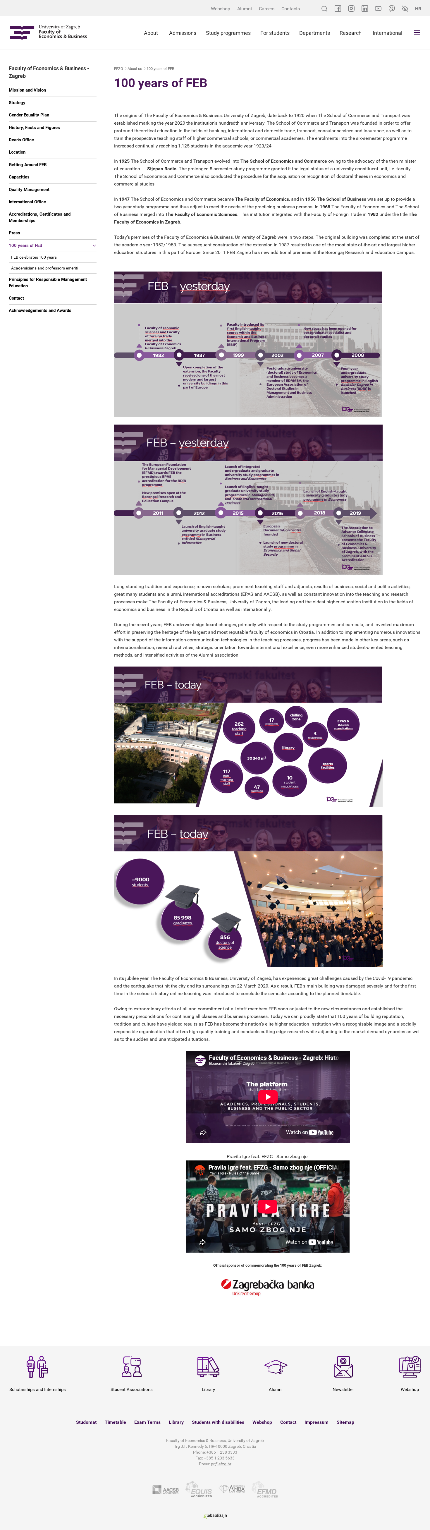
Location (17, 152)
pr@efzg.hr (221, 1464)
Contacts (290, 8)
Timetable (115, 1422)
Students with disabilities (218, 1422)
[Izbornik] (417, 32)
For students (275, 33)
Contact (16, 298)
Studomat (86, 1422)
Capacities (19, 177)
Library (176, 1422)
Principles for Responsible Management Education (48, 282)
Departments (314, 33)
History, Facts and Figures (34, 127)
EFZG (118, 68)
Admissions (182, 33)
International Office (27, 202)
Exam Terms (147, 1422)
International (387, 33)
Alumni (244, 8)
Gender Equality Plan (29, 115)
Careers (266, 8)
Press (14, 233)
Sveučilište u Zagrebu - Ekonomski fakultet (48, 32)
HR (418, 8)
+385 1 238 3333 (222, 1452)
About (151, 33)
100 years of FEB (25, 245)
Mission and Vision (27, 90)
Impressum (316, 1422)
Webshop (220, 8)
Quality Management (29, 189)
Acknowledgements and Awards (40, 310)
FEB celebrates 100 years (34, 257)
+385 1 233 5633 (219, 1458)
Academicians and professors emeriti (44, 268)
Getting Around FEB (28, 164)
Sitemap (345, 1422)
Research (351, 33)
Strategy (17, 102)
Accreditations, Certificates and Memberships (39, 217)
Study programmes (228, 33)
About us (135, 68)
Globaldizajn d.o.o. (215, 1516)
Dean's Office (21, 139)
